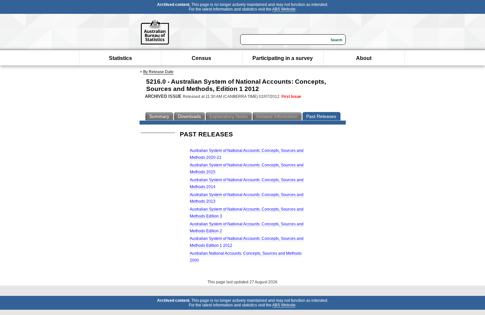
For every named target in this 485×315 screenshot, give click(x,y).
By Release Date (158, 72)
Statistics (120, 58)
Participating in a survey (282, 58)
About (364, 58)
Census (201, 58)
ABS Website (284, 9)
